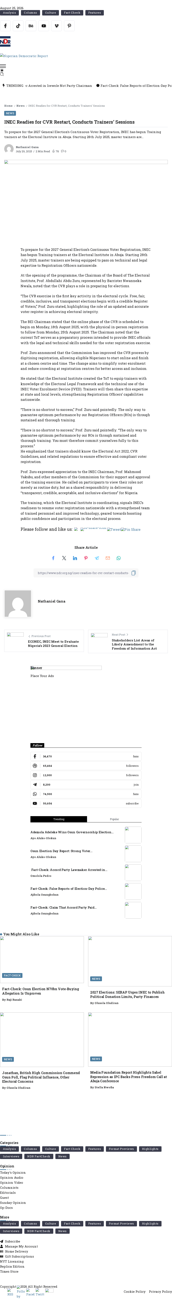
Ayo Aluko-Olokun (43, 838)
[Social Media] (5, 26)
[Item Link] (133, 835)
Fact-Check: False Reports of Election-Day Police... (68, 889)
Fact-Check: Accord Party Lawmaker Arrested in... (68, 870)
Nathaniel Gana (27, 147)
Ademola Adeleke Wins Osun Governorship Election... (72, 832)
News (20, 105)
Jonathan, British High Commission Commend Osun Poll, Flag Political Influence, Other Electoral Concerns (41, 1077)
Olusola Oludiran (107, 1003)
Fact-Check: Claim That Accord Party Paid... (63, 907)
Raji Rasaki (14, 999)
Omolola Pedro (40, 875)
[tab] (58, 819)
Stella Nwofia (104, 1087)
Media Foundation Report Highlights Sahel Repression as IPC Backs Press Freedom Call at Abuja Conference (128, 1076)
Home (8, 105)
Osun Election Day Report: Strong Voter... (61, 851)
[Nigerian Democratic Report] (24, 55)
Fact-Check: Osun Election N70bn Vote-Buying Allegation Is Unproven (40, 991)
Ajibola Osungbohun (44, 894)
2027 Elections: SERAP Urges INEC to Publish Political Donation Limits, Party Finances (127, 994)
